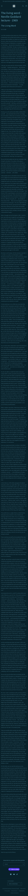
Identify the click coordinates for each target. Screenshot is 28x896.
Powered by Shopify (15, 888)
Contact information (15, 892)
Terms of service (14, 890)
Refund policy (23, 888)
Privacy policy (7, 890)
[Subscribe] (23, 864)
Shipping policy (22, 890)
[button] (1, 6)
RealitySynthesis (8, 888)
